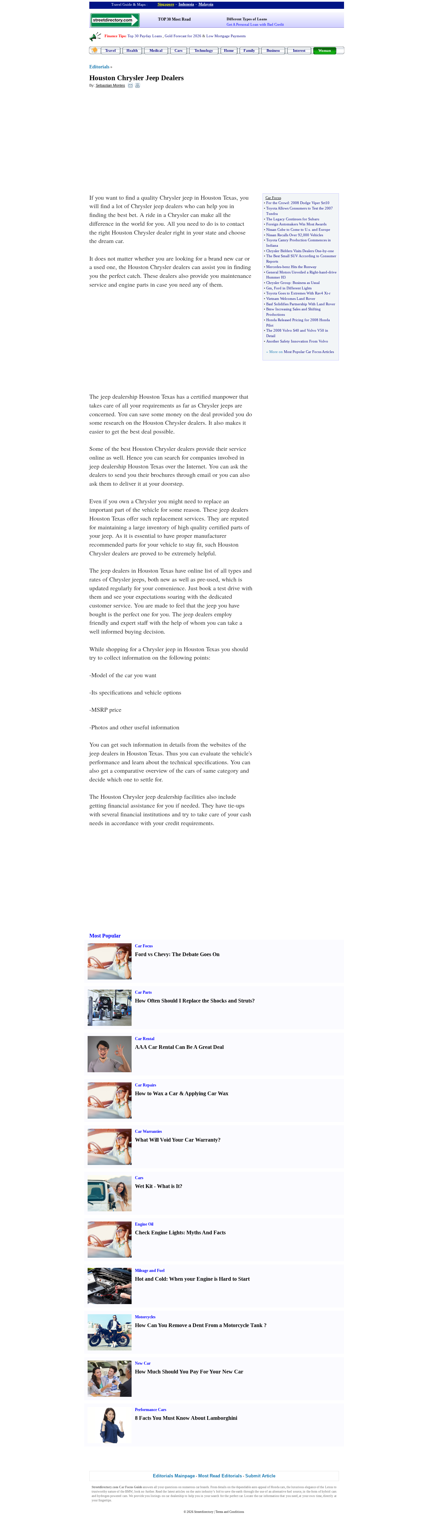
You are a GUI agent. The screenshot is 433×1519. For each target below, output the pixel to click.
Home (229, 50)
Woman (324, 50)
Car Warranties (148, 1131)
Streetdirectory (203, 1512)
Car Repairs (145, 1085)
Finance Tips (115, 36)
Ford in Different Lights (293, 288)
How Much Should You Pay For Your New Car (189, 1371)
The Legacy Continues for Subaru (292, 219)
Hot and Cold (150, 1279)
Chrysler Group (278, 283)
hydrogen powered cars (112, 1496)
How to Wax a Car (156, 1093)
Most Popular (105, 936)
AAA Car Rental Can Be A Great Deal (179, 1047)
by (325, 251)
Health (132, 50)
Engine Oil (144, 1224)
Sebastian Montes (110, 85)
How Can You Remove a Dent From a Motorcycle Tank (199, 1325)
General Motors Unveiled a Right (292, 272)
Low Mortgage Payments (226, 36)
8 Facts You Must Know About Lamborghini (186, 1418)
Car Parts (143, 992)
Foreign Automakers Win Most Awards (296, 224)
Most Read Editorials (220, 1475)
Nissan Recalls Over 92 (284, 235)
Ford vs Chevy (152, 954)
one (331, 251)
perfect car (236, 1496)
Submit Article (260, 1475)
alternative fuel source (286, 1491)
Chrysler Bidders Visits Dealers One (293, 251)
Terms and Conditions (229, 1512)
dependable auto (246, 1487)
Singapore (166, 4)
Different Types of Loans (247, 19)
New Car (143, 1363)
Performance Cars (150, 1409)
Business (273, 50)
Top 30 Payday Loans (145, 36)
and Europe (321, 229)
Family (249, 50)
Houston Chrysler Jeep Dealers (136, 78)
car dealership (175, 1496)
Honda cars (278, 1487)
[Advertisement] (144, 142)
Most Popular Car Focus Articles (309, 352)
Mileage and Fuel (149, 1270)
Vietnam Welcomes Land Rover (290, 298)
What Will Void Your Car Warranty (176, 1140)
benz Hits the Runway (299, 267)
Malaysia (206, 4)
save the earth (234, 1491)
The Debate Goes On (196, 954)
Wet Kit (144, 1186)
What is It (168, 1186)
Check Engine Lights (159, 1232)
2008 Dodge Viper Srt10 (310, 203)
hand (323, 272)
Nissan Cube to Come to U (286, 229)
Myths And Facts (206, 1232)
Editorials (99, 66)
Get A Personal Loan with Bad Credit (255, 24)
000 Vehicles (313, 235)
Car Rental (144, 1038)
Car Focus (144, 946)
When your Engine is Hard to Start (209, 1279)
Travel (110, 50)
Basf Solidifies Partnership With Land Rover (300, 304)
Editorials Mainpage (174, 1475)
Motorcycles (145, 1317)
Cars (178, 50)
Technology (204, 50)
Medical (156, 50)
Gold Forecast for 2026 (183, 36)
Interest (299, 50)
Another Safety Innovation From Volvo (297, 341)
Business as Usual (306, 283)
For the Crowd (277, 203)
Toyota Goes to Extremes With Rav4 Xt (297, 293)
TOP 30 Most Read (174, 19)
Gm (269, 288)
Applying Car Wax (206, 1093)
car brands (202, 1487)
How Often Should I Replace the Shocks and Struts (193, 1001)
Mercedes (273, 267)
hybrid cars (329, 1491)
